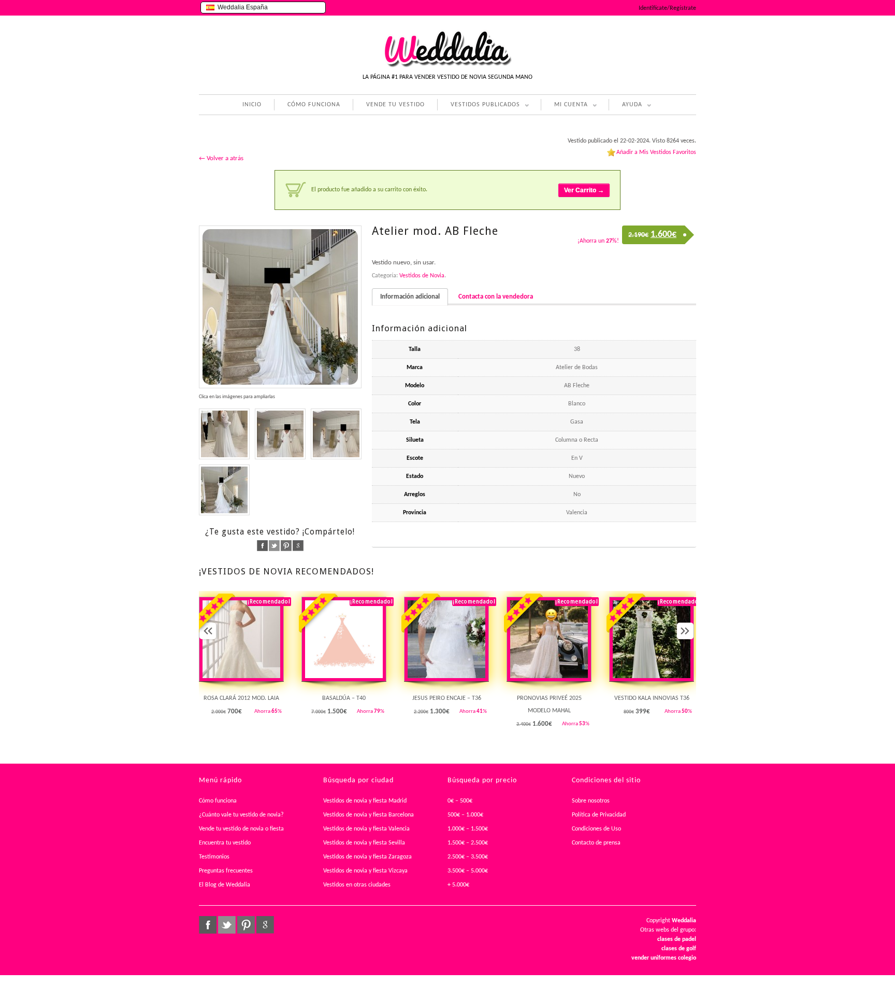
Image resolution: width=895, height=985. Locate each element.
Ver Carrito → (584, 190)
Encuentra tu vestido (225, 843)
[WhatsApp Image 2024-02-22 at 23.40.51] (224, 434)
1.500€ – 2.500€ (467, 843)
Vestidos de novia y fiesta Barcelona (368, 815)
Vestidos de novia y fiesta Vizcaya (365, 871)
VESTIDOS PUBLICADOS (478, 106)
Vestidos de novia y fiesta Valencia (366, 829)
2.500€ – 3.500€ (467, 857)
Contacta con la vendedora (495, 296)
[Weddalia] (447, 66)
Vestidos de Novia (421, 276)
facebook (262, 545)
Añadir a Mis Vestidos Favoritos (656, 152)
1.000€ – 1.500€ (467, 829)
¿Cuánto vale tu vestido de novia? (241, 815)
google (298, 545)
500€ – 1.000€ (465, 815)
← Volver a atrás (221, 158)
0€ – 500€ (459, 801)
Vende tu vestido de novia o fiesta (241, 829)
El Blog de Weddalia (224, 885)
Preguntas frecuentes (226, 871)
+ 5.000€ (458, 885)
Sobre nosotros (591, 801)
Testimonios (214, 857)
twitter (274, 545)
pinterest (286, 545)
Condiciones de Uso (596, 829)
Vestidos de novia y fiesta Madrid (365, 801)
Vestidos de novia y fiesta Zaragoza (367, 857)
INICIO (252, 105)
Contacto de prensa (596, 843)
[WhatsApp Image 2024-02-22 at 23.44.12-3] (336, 434)
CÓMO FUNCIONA (313, 105)
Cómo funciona (218, 801)
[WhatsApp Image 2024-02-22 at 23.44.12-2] (224, 490)
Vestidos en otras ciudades (357, 885)
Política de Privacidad (599, 815)
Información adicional (410, 296)
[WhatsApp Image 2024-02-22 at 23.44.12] (280, 307)
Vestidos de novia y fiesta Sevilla (364, 843)
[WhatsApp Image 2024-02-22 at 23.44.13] (280, 434)
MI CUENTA (564, 106)
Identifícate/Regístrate (667, 8)
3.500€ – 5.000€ (467, 871)
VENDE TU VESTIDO (395, 105)
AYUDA (625, 106)
